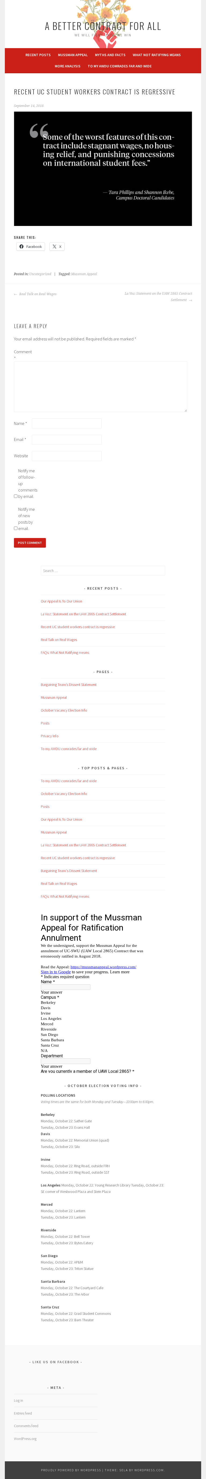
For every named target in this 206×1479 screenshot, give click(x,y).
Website (21, 455)
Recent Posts (38, 54)
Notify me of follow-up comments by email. (26, 483)
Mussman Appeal (73, 54)
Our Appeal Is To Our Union (61, 601)
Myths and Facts (110, 54)
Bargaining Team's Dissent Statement (69, 870)
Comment (22, 355)
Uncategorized (40, 274)
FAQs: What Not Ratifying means (65, 652)
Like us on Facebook (55, 1361)
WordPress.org (25, 1438)
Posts (45, 723)
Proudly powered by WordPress (71, 1470)
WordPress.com (149, 1470)
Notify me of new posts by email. (26, 518)
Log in (18, 1400)
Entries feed (23, 1413)
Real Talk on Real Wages (38, 294)
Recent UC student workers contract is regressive (78, 626)
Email (20, 439)
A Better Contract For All (103, 25)
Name (20, 423)
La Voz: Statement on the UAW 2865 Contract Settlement (158, 297)
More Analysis (67, 66)
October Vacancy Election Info (64, 710)
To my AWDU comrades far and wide (120, 66)
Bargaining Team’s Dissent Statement (69, 684)
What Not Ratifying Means (157, 54)
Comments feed (26, 1425)
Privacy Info (49, 735)
